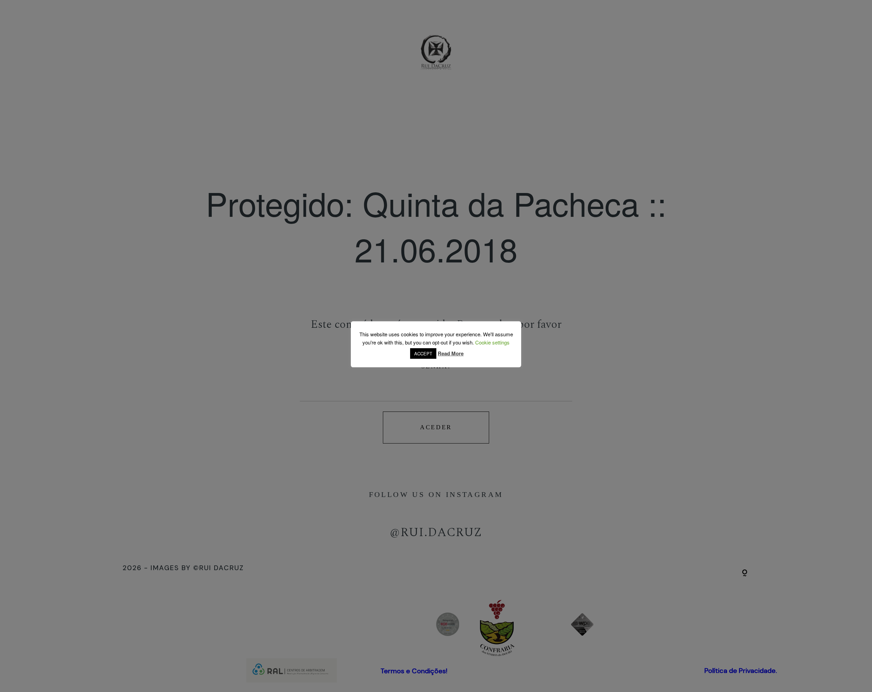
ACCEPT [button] (423, 353)
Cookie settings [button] (492, 342)
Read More (451, 353)
